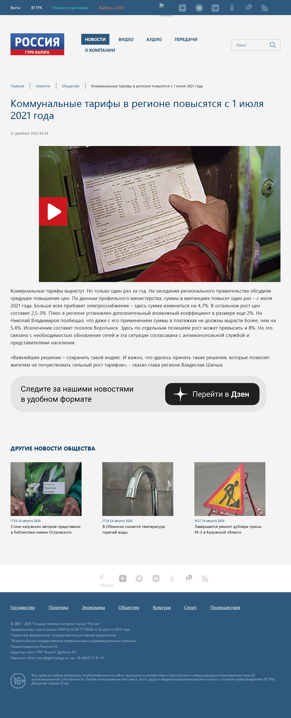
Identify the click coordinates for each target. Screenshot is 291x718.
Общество (71, 85)
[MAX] (165, 8)
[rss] (264, 8)
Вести (15, 7)
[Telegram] (198, 8)
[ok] (231, 8)
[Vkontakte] (215, 8)
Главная (17, 85)
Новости (43, 85)
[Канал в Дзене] (138, 393)
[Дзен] (182, 8)
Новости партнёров (70, 7)
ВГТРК (36, 7)
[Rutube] (248, 8)
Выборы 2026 (111, 7)
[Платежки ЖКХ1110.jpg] (159, 216)
